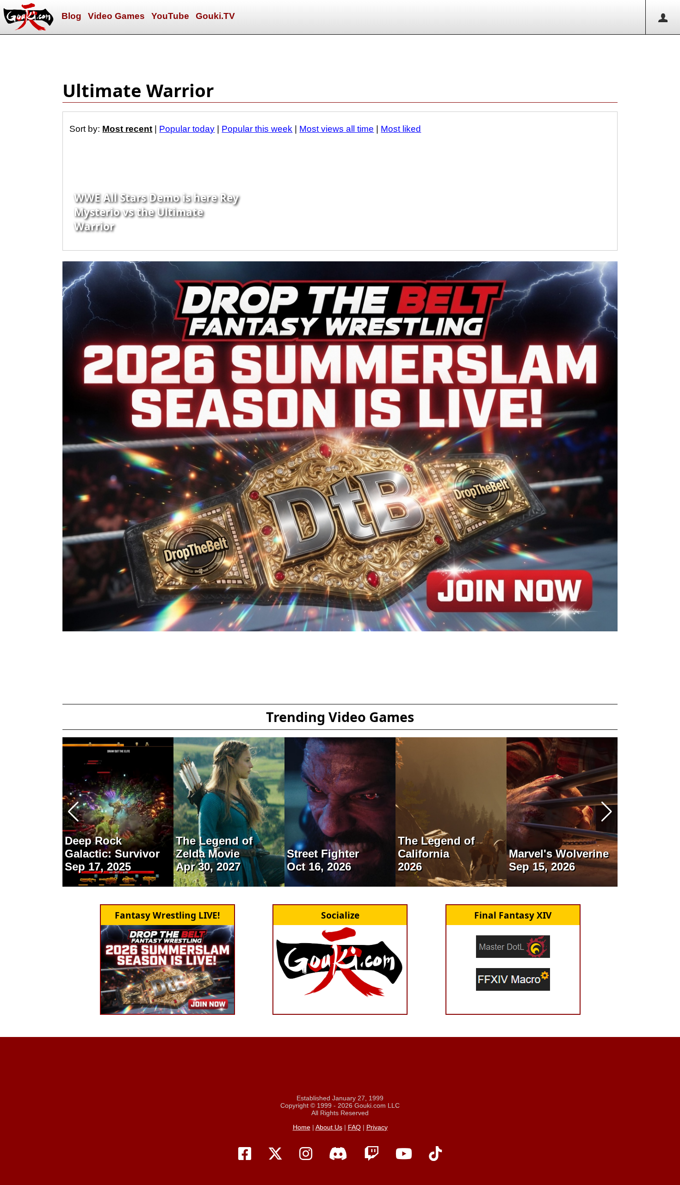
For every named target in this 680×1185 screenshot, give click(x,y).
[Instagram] (305, 1154)
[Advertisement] (340, 55)
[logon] (662, 17)
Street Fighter (323, 853)
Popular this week (257, 129)
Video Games (116, 16)
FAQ (354, 1127)
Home (301, 1127)
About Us (328, 1127)
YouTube (170, 16)
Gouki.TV (215, 16)
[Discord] (338, 1154)
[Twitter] (275, 1154)
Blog (71, 16)
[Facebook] (244, 1154)
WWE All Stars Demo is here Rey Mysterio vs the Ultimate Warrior (156, 212)
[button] (73, 812)
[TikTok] (435, 1154)
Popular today (187, 129)
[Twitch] (371, 1154)
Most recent (127, 129)
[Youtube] (404, 1154)
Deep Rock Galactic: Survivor (112, 847)
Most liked (401, 129)
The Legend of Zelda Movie (214, 847)
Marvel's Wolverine (559, 853)
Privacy (377, 1127)
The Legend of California (436, 847)
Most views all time (336, 129)
